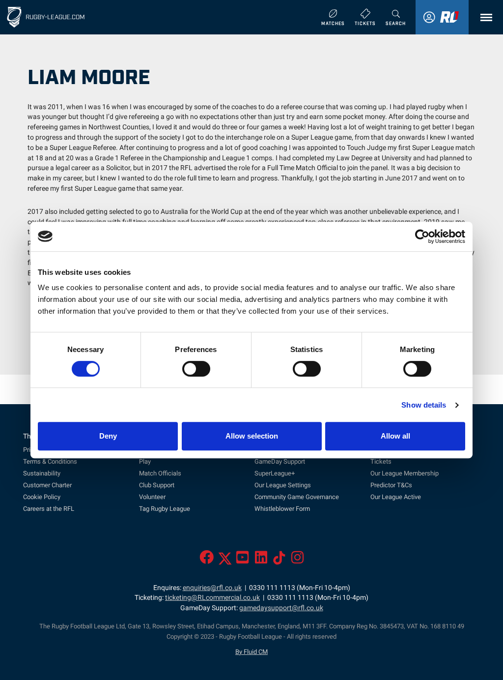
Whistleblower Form (282, 508)
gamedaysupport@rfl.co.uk (281, 608)
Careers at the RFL (48, 508)
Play (145, 461)
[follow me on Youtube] (242, 560)
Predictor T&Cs (391, 485)
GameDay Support (279, 461)
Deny (108, 436)
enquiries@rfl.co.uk (212, 588)
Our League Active (395, 497)
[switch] (196, 369)
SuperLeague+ (274, 473)
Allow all (395, 436)
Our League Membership (404, 473)
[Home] (14, 17)
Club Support (156, 485)
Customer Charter (47, 485)
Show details (423, 405)
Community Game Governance (296, 497)
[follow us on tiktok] (279, 560)
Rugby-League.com (55, 16)
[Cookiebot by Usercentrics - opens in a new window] (422, 236)
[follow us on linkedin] (261, 560)
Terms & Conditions (50, 461)
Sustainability (41, 473)
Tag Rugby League (164, 508)
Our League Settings (282, 485)
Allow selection (251, 436)
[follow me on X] (225, 560)
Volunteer (152, 497)
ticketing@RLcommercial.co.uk (212, 597)
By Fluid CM (251, 651)
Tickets (380, 461)
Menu (484, 17)
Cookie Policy (41, 497)
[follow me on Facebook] (206, 560)
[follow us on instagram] (297, 560)
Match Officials (160, 473)
